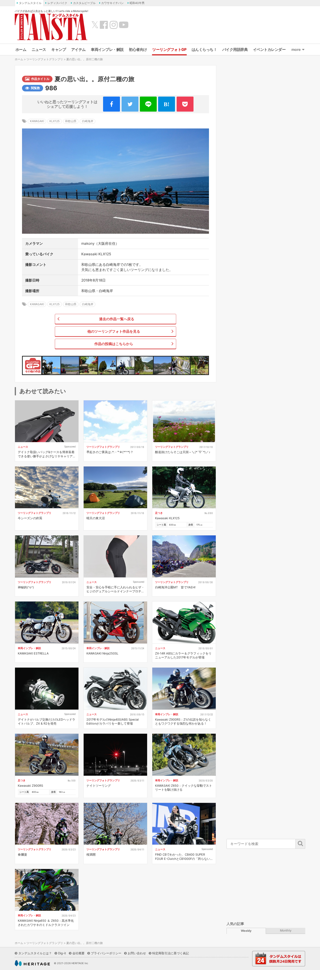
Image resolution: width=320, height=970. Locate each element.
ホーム (20, 49)
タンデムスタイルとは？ (35, 953)
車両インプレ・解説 (107, 49)
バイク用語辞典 (235, 49)
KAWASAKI (37, 121)
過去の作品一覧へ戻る (116, 319)
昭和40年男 (137, 3)
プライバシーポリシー (106, 953)
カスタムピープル (84, 3)
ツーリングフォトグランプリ (44, 59)
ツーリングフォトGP (169, 49)
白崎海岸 (87, 121)
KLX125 (54, 121)
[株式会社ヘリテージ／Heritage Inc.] (32, 963)
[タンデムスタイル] (51, 27)
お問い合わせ (137, 953)
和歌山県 (70, 121)
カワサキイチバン (112, 3)
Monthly (285, 930)
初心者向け (138, 49)
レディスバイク (57, 3)
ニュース (39, 49)
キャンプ (58, 49)
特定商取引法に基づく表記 (170, 953)
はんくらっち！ (204, 49)
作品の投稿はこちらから (113, 344)
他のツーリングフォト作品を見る (113, 331)
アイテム (78, 49)
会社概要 (78, 953)
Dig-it (62, 953)
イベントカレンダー (269, 49)
